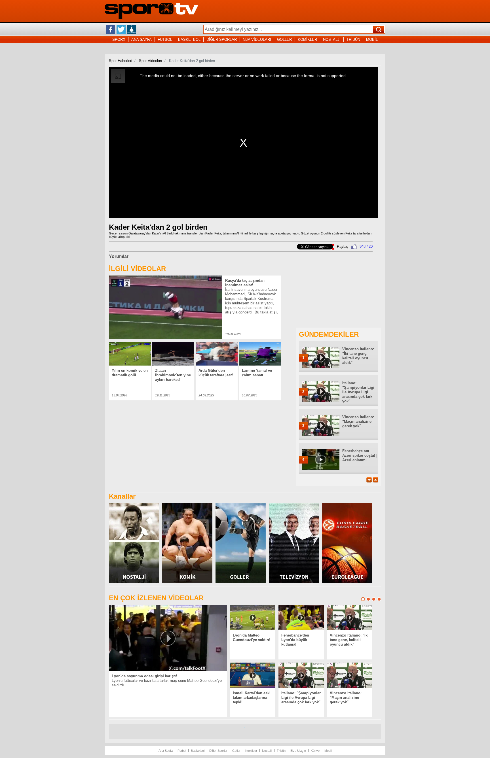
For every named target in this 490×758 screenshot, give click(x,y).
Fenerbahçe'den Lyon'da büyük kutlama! (295, 639)
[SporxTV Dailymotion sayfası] (131, 29)
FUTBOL (165, 39)
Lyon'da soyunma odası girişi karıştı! (144, 676)
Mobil (327, 750)
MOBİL (372, 39)
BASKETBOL (189, 39)
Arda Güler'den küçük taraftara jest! (215, 372)
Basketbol (197, 750)
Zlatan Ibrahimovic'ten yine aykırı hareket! (173, 375)
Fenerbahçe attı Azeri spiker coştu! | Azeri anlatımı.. (359, 455)
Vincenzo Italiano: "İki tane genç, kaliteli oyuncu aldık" (358, 356)
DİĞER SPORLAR (221, 39)
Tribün (281, 750)
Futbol (182, 750)
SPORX (118, 39)
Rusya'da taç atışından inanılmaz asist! (245, 282)
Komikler (251, 750)
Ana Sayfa (166, 750)
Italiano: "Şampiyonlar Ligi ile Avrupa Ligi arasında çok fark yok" (358, 392)
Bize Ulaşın (298, 750)
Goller (236, 750)
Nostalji (267, 750)
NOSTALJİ (332, 39)
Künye (315, 750)
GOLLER (284, 39)
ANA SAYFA (141, 39)
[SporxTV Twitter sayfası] (121, 29)
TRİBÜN (353, 39)
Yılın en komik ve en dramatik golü (130, 372)
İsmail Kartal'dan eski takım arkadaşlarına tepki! (252, 697)
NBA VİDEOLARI (257, 39)
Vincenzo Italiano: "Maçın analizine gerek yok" (358, 421)
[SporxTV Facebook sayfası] (110, 29)
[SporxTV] (151, 18)
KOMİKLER (307, 39)
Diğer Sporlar (218, 750)
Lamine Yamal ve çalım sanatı (257, 372)
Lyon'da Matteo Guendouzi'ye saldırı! (251, 637)
